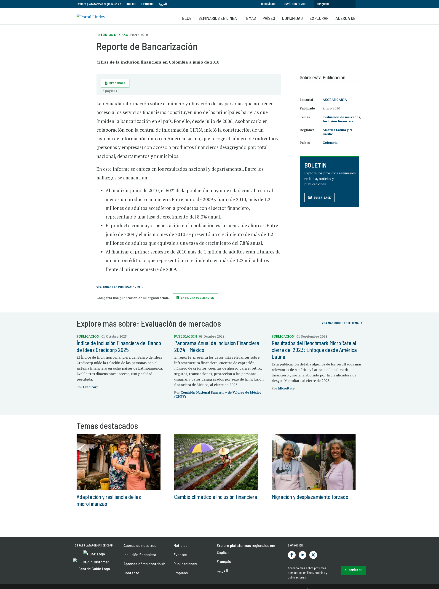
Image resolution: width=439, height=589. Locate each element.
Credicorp (91, 387)
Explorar (319, 18)
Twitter (313, 555)
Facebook (292, 555)
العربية (163, 4)
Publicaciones (185, 563)
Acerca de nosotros (139, 545)
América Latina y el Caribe (337, 132)
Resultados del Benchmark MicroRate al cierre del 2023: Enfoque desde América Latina (314, 350)
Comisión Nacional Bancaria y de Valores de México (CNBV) (217, 394)
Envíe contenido (295, 4)
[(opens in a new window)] (94, 553)
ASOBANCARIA (335, 99)
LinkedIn (302, 555)
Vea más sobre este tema (340, 323)
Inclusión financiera (338, 121)
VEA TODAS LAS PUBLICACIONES (118, 287)
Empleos (181, 572)
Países (269, 18)
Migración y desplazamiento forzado (310, 496)
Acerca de (345, 18)
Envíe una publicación (197, 297)
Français (147, 4)
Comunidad (292, 18)
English (131, 4)
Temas (250, 18)
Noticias (180, 545)
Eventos (180, 554)
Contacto (131, 572)
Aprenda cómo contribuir (144, 563)
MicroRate (286, 388)
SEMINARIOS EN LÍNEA (217, 18)
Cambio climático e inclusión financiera (215, 496)
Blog (187, 18)
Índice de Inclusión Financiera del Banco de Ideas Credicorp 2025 (119, 346)
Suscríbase (268, 4)
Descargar (117, 83)
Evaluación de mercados (341, 117)
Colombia (330, 142)
